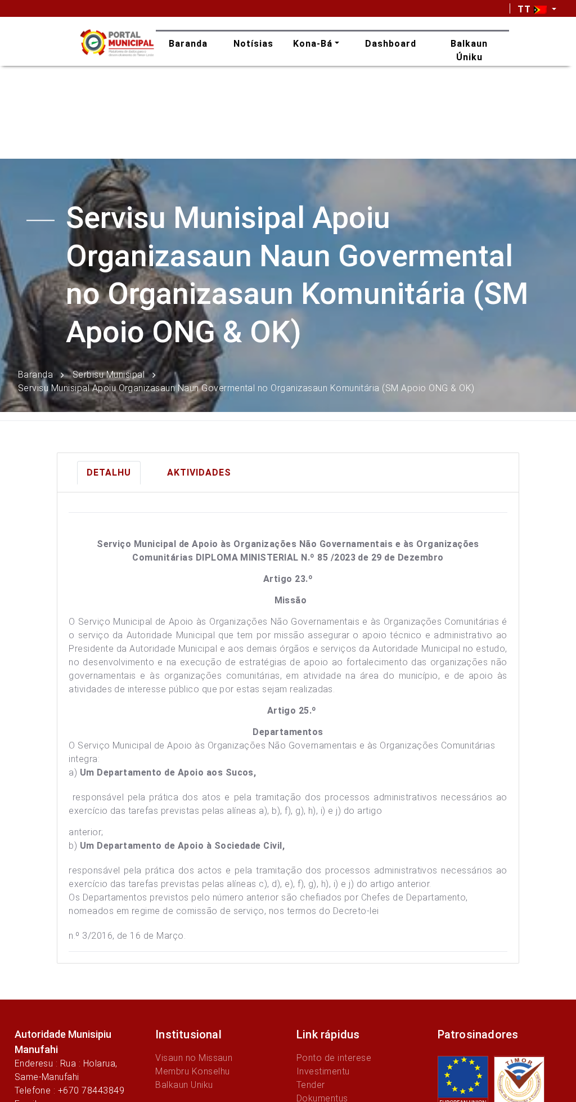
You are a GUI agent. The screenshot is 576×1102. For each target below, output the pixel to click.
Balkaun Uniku (184, 1084)
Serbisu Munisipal (109, 374)
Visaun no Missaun (193, 1057)
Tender (310, 1084)
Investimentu (323, 1071)
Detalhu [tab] (109, 472)
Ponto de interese (333, 1057)
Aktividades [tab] (199, 472)
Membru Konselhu (192, 1071)
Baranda (35, 374)
